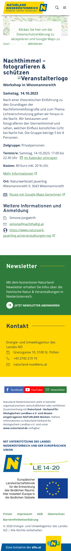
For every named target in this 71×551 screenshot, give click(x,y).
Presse (7, 514)
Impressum (24, 514)
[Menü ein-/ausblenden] (64, 7)
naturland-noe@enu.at (30, 364)
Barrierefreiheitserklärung (20, 519)
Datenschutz (56, 514)
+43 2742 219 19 (25, 358)
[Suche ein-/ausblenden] (57, 7)
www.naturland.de (15, 428)
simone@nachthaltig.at (26, 224)
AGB (40, 514)
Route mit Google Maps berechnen (35, 194)
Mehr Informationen (18, 173)
